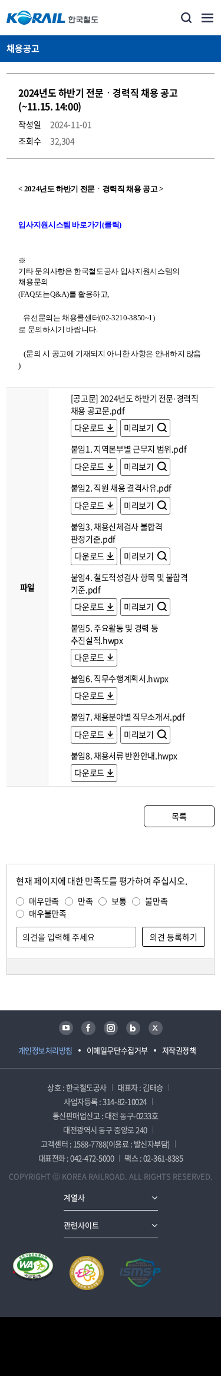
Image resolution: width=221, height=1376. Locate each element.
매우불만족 (47, 913)
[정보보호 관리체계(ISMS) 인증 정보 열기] (140, 1273)
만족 (85, 901)
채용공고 (22, 48)
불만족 (156, 901)
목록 (178, 816)
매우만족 (44, 901)
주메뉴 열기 (207, 17)
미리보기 (139, 427)
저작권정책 (179, 1050)
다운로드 (89, 427)
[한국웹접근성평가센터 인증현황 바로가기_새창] (33, 1273)
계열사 (74, 1197)
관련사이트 (81, 1225)
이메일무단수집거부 (117, 1050)
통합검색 (186, 17)
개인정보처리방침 (45, 1050)
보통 (118, 901)
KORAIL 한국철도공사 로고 (52, 18)
